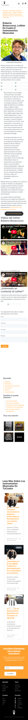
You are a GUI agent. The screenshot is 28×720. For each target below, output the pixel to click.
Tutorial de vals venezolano (14, 407)
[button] (19, 3)
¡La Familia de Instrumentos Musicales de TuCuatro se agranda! (13, 613)
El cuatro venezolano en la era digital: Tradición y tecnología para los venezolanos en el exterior (14, 566)
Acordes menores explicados (15, 405)
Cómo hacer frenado (12, 403)
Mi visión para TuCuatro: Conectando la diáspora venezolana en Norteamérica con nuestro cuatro (13, 515)
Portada (5, 10)
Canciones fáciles (11, 401)
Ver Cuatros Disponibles (14, 213)
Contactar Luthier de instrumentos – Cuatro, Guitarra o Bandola (13, 12)
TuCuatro (5, 5)
